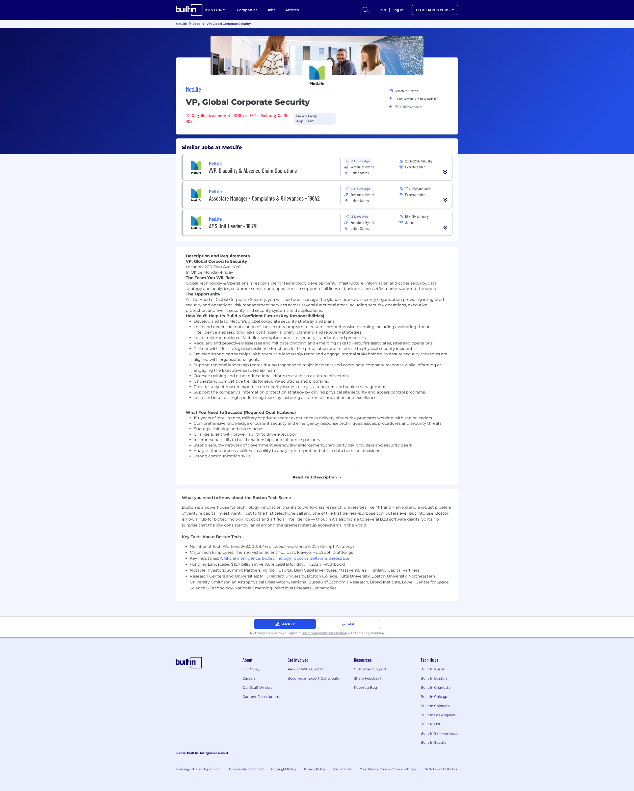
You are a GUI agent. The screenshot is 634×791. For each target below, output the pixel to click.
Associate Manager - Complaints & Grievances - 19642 (264, 198)
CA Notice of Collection (440, 769)
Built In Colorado (435, 706)
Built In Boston (434, 678)
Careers (249, 678)
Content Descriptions (261, 696)
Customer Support (370, 669)
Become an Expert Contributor (314, 678)
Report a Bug (365, 687)
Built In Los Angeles (438, 715)
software (318, 558)
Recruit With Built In (305, 669)
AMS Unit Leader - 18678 (233, 226)
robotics (300, 558)
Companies (247, 10)
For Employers (433, 10)
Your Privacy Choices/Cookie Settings (388, 769)
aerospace (339, 558)
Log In (398, 10)
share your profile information (324, 633)
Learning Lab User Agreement (198, 769)
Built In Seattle (433, 742)
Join (382, 10)
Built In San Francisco (439, 733)
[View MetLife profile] (317, 55)
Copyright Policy (283, 769)
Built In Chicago (435, 696)
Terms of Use (342, 769)
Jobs (271, 10)
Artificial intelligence (240, 558)
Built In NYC (431, 724)
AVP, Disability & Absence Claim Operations (253, 170)
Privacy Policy (314, 769)
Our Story (251, 669)
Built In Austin (433, 669)
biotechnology (276, 558)
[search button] (365, 10)
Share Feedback (367, 678)
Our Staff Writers (257, 687)
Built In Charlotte (435, 687)
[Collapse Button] (445, 172)
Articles (292, 10)
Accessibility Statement (246, 769)
